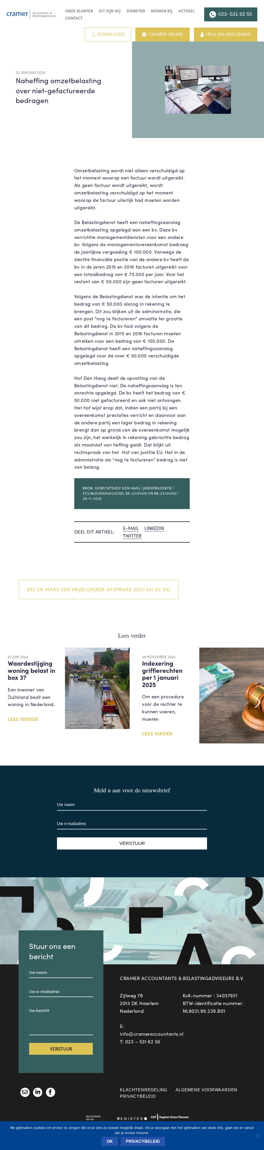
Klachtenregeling (143, 1090)
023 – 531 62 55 (142, 1041)
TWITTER (132, 536)
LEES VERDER (23, 719)
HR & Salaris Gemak (228, 34)
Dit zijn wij (110, 10)
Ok (110, 1141)
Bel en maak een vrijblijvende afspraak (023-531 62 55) (98, 589)
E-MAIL (131, 528)
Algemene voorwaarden (206, 1090)
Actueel (186, 10)
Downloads (111, 34)
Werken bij (161, 10)
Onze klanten (79, 10)
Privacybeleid (138, 1096)
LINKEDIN (154, 528)
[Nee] (257, 1135)
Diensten (136, 10)
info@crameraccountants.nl (152, 1034)
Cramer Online (165, 34)
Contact (73, 18)
